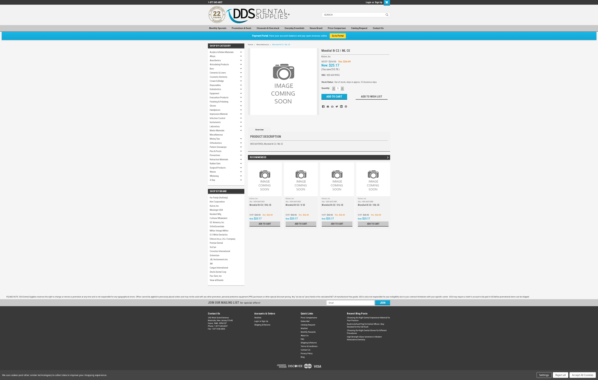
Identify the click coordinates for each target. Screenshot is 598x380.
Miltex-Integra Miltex (219, 230)
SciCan (213, 247)
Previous (385, 157)
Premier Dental (216, 243)
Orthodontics (216, 143)
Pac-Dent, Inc (216, 276)
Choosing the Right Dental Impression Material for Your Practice (368, 319)
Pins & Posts (215, 151)
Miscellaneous (216, 134)
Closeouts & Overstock (268, 28)
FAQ (302, 339)
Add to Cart (265, 224)
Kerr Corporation (217, 201)
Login (368, 2)
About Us (304, 336)
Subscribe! (305, 321)
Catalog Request (359, 28)
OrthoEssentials (217, 226)
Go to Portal (338, 36)
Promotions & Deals (241, 28)
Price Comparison (337, 28)
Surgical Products (218, 167)
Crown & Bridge (217, 81)
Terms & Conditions (309, 346)
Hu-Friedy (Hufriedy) (219, 197)
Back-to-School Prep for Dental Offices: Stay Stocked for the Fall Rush (365, 325)
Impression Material (219, 114)
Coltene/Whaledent (218, 218)
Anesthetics (215, 60)
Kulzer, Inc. (214, 205)
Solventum (214, 255)
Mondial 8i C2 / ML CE (281, 45)
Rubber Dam (215, 163)
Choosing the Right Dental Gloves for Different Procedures (367, 331)
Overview (259, 129)
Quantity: (325, 88)
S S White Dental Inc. (219, 234)
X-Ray (212, 180)
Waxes (213, 171)
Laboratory (215, 126)
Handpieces (215, 110)
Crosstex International (220, 251)
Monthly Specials (217, 28)
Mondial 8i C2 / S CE (295, 205)
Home (250, 45)
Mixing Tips (215, 138)
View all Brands (216, 280)
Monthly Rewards (308, 332)
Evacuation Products (219, 97)
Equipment (214, 93)
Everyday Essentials (294, 28)
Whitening (214, 176)
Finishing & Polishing (219, 101)
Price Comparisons (309, 318)
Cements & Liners (218, 72)
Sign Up (378, 2)
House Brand (316, 28)
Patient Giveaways (218, 147)
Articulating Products (219, 64)
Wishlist (257, 318)
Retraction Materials (219, 159)
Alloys (212, 56)
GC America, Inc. (217, 222)
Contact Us (378, 28)
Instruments (215, 122)
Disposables (215, 85)
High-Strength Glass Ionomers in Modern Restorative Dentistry (364, 338)
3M (211, 263)
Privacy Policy (307, 353)
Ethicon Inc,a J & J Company (222, 239)
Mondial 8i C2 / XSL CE (260, 205)
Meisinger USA (216, 210)
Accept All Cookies (582, 375)
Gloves (213, 105)
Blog (303, 357)
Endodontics (215, 89)
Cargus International (219, 267)
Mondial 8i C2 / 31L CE (332, 205)
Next (388, 157)
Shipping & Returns (262, 325)
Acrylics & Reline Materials (222, 52)
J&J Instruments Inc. (219, 259)
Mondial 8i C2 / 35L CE (368, 205)
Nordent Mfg (215, 214)
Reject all (560, 375)
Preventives (215, 155)
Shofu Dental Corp (218, 272)
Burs (212, 68)
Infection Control (217, 118)
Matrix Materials (217, 130)
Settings (544, 375)
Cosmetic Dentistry (218, 77)
